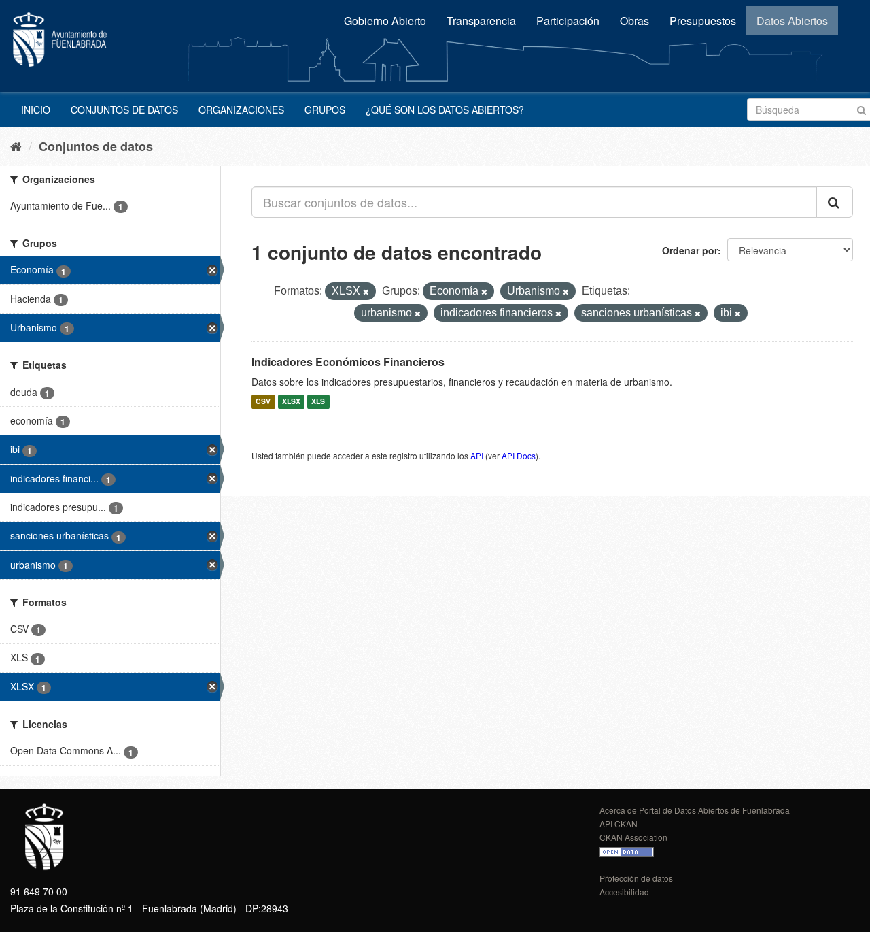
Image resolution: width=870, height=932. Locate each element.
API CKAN (618, 823)
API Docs (519, 455)
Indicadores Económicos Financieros (348, 361)
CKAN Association (633, 837)
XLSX (291, 402)
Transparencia (481, 21)
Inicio (35, 109)
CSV (263, 402)
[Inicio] (16, 145)
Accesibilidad (624, 891)
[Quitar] (366, 292)
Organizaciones (241, 109)
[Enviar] (861, 108)
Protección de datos (636, 878)
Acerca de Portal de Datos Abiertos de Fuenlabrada (694, 810)
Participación (567, 21)
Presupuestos (702, 21)
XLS (318, 402)
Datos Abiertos (792, 21)
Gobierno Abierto (385, 21)
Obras (634, 21)
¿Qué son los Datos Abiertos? (445, 109)
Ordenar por (690, 250)
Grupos (324, 109)
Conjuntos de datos (124, 109)
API (476, 455)
